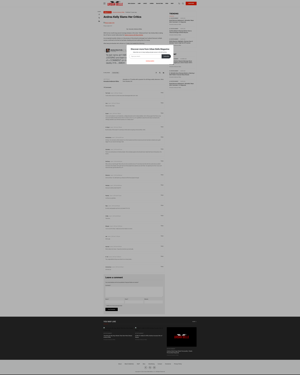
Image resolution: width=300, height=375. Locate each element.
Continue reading (150, 60)
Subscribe (166, 56)
